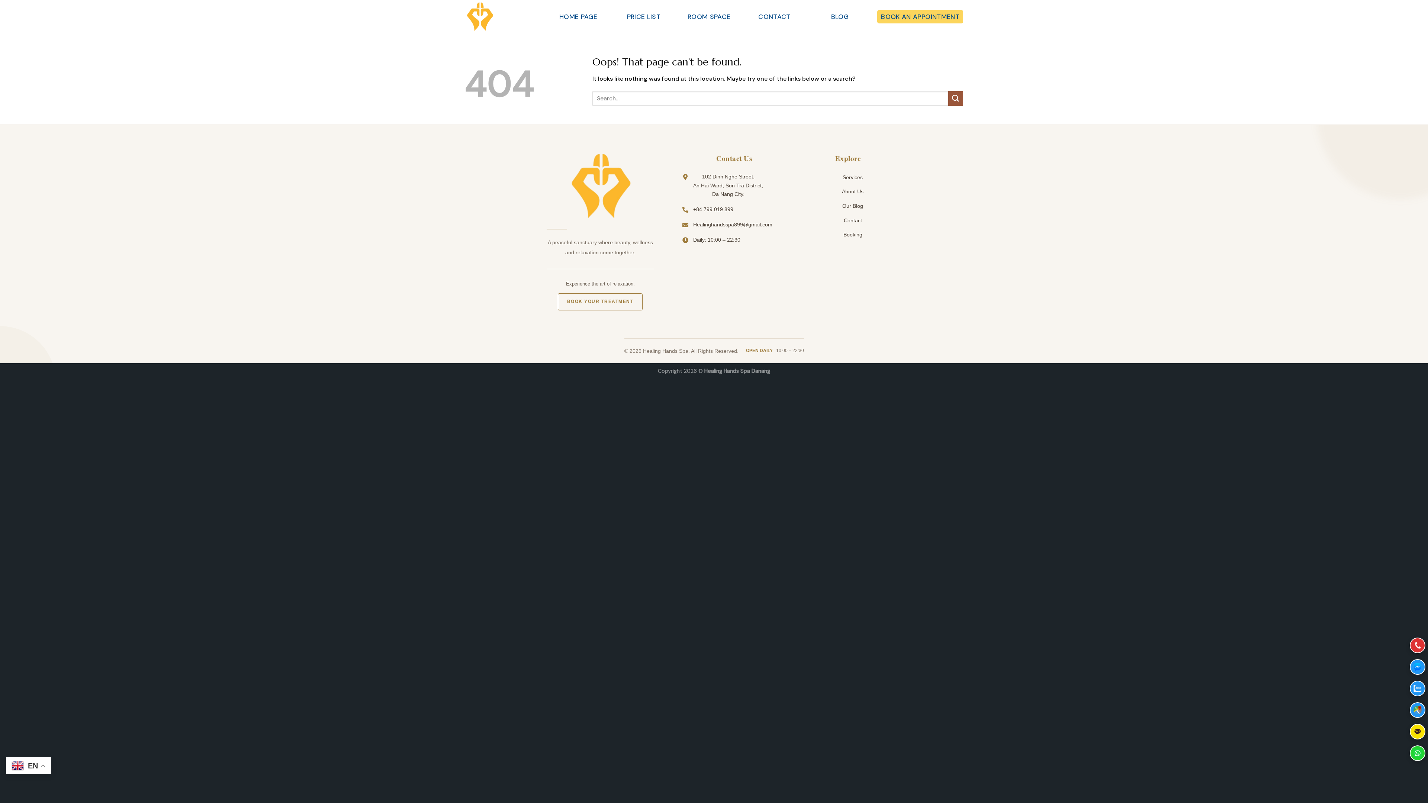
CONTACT (774, 17)
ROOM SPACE (709, 17)
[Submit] (955, 98)
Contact (852, 220)
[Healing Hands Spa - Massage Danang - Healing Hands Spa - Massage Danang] (502, 16)
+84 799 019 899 (713, 209)
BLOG (840, 17)
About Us (852, 191)
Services (852, 177)
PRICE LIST (644, 17)
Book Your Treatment (600, 301)
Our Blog (852, 206)
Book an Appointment (920, 17)
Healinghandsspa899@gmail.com (732, 225)
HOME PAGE (578, 17)
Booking (852, 235)
